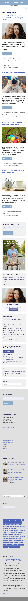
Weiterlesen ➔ (7, 54)
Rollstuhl (15, 540)
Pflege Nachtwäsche (13, 536)
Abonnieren (8, 233)
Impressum (5, 444)
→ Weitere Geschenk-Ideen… (10, 339)
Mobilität (11, 211)
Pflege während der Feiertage (13, 72)
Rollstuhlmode (21, 540)
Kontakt (4, 446)
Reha (14, 538)
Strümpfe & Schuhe (18, 542)
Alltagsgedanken (13, 112)
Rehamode (5, 540)
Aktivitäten (6, 163)
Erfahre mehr (6, 284)
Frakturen (17, 526)
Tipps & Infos (5, 65)
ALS (23, 519)
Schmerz (11, 542)
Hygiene (18, 63)
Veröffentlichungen (19, 544)
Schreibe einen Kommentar (11, 67)
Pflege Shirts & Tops (7, 538)
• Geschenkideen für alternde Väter (11, 323)
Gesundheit (14, 61)
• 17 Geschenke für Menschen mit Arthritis (13, 334)
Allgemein (6, 58)
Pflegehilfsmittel (17, 534)
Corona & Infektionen (8, 524)
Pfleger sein (9, 114)
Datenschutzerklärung (8, 442)
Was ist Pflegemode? (8, 546)
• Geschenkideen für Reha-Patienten (12, 328)
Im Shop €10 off (9, 351)
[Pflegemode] (14, 5)
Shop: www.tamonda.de (8, 427)
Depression (5, 526)
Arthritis (13, 522)
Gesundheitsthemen (7, 63)
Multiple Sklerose (11, 532)
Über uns (5, 448)
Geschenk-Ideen (6, 61)
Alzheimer (8, 522)
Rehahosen (18, 538)
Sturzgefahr (5, 544)
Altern (10, 58)
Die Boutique (12, 526)
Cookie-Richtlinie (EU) (8, 440)
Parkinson (18, 532)
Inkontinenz (22, 530)
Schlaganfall (6, 542)
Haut (14, 63)
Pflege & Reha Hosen (8, 534)
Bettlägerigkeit (18, 522)
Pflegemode (5, 536)
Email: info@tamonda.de (9, 425)
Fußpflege (21, 58)
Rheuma (10, 540)
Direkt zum (14, 2)
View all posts (6, 593)
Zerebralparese (16, 546)
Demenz (20, 524)
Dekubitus (15, 58)
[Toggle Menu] (26, 7)
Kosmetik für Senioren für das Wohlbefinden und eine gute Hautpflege (13, 18)
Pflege (22, 63)
